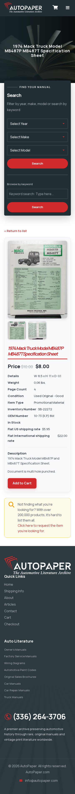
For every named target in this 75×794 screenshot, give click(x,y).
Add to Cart (22, 483)
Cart (7, 617)
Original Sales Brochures (20, 677)
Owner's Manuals (15, 649)
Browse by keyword (20, 184)
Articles (10, 604)
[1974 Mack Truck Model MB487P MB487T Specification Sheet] (17, 330)
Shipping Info (14, 591)
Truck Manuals (13, 697)
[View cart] (55, 7)
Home (8, 584)
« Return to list (15, 231)
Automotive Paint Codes (20, 670)
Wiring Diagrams (14, 663)
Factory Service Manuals (20, 656)
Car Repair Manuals (17, 690)
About (9, 597)
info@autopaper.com (41, 780)
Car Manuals (12, 683)
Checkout (11, 624)
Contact (10, 611)
